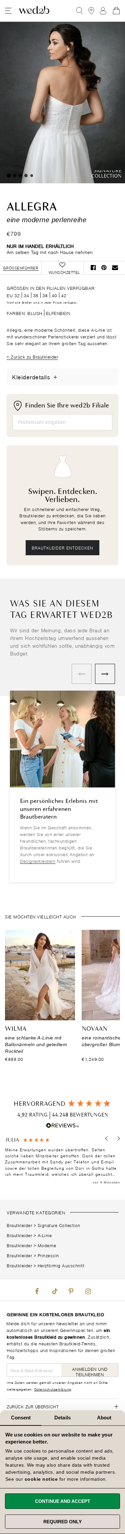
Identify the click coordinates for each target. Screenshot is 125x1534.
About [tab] (104, 1417)
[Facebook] (36, 1289)
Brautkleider (19, 1225)
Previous (82, 674)
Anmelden (103, 10)
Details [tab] (62, 1417)
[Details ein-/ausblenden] (55, 377)
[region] (62, 1161)
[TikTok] (54, 1289)
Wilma (15, 1029)
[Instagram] (88, 1289)
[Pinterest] (71, 1289)
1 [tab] (9, 176)
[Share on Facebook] (93, 267)
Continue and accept (62, 1501)
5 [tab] (31, 175)
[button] (107, 1138)
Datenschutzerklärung (52, 1389)
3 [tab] (20, 175)
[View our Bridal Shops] (91, 10)
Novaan (94, 1029)
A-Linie (45, 1235)
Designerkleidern (37, 861)
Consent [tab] (21, 1417)
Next (105, 674)
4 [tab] (26, 175)
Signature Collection (59, 1225)
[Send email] (115, 267)
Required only (62, 1521)
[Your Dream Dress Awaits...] (34, 10)
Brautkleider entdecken (62, 547)
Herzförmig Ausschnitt (61, 1265)
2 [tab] (14, 175)
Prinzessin (48, 1255)
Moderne (47, 1245)
